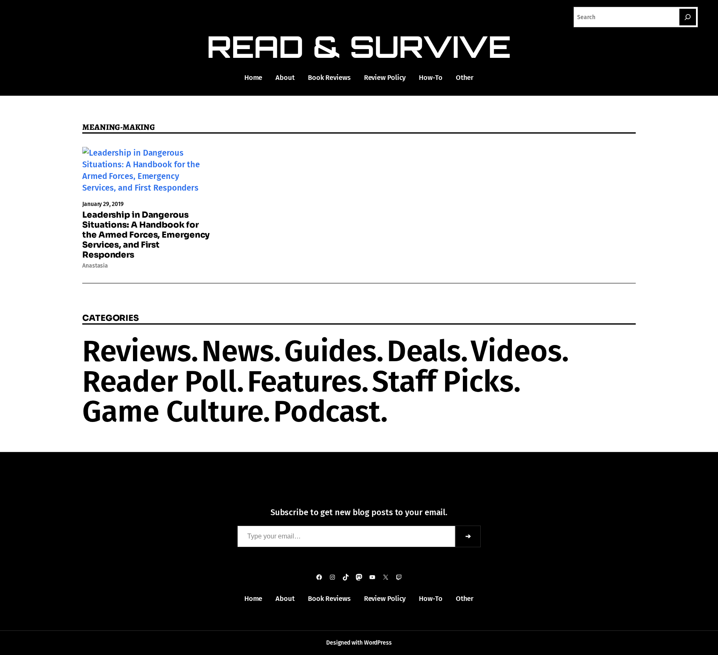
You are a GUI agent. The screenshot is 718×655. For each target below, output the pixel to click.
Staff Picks (443, 381)
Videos (516, 351)
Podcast (327, 411)
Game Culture (172, 411)
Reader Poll (159, 381)
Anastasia (95, 265)
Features (304, 381)
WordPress (378, 642)
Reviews (136, 351)
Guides (330, 351)
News (238, 351)
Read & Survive (359, 46)
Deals (424, 351)
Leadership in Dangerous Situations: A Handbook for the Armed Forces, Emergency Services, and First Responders (146, 235)
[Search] (687, 17)
